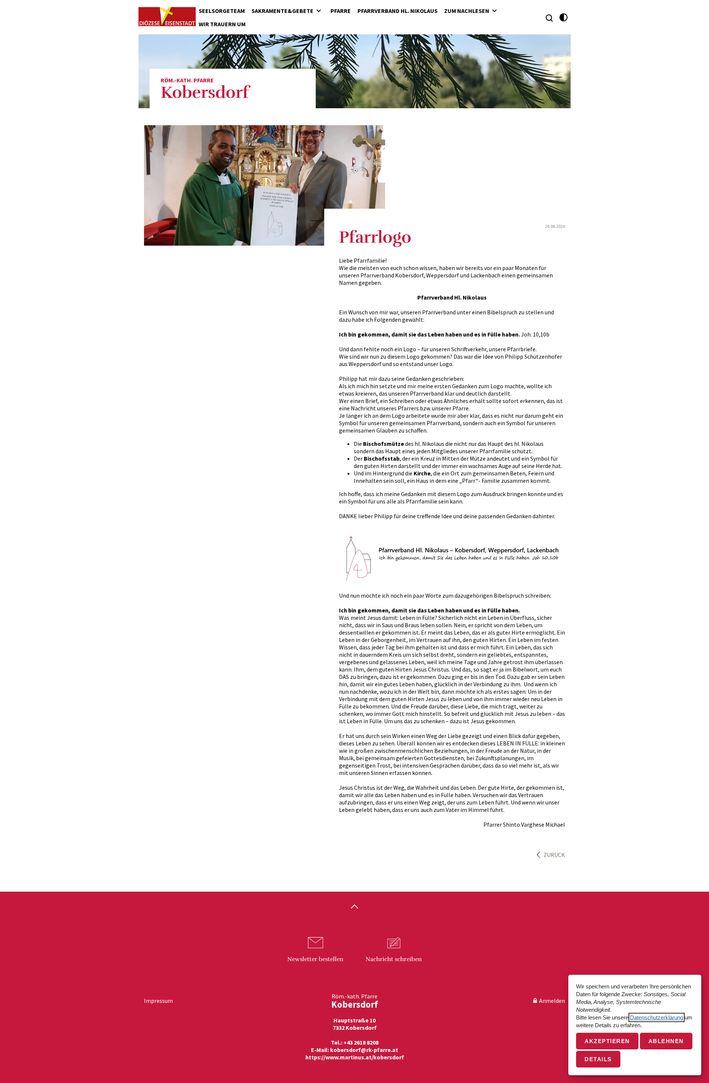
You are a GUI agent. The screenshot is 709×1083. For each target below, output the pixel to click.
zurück (554, 854)
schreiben (394, 959)
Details (598, 1059)
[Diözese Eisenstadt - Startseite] (167, 17)
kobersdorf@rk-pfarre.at (364, 1049)
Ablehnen (666, 1041)
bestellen (315, 959)
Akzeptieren (607, 1041)
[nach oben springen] (354, 907)
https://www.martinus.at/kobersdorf (354, 1057)
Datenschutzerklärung (656, 1017)
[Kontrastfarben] (564, 18)
